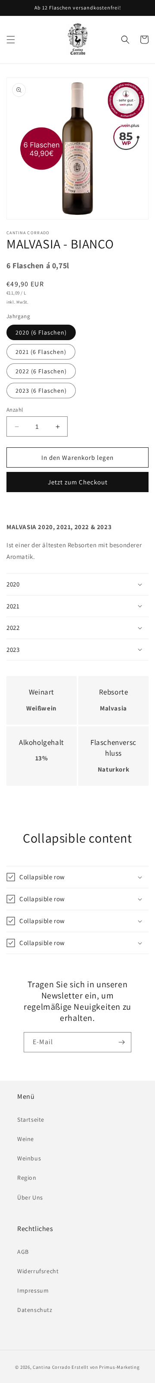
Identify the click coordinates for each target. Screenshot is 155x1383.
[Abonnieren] (121, 1042)
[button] (10, 39)
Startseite (30, 1119)
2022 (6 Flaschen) (41, 371)
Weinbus (29, 1158)
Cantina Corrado (52, 1367)
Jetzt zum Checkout (78, 482)
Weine (25, 1139)
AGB (23, 1252)
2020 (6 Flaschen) (41, 332)
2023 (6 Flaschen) (41, 390)
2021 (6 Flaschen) (41, 352)
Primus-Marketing (119, 1367)
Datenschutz (35, 1310)
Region (27, 1177)
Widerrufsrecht (38, 1271)
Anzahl (14, 409)
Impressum (33, 1290)
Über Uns (30, 1197)
